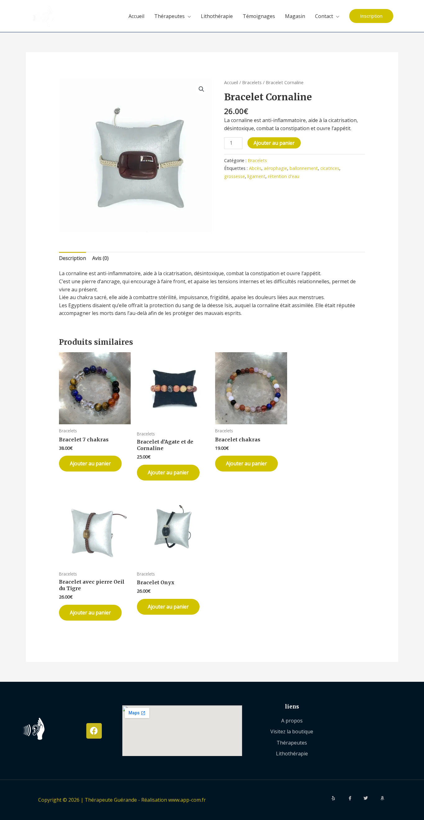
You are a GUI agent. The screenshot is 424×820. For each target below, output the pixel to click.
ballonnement (304, 168)
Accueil (136, 16)
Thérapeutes (169, 16)
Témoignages (259, 16)
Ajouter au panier (274, 142)
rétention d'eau (283, 176)
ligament (256, 176)
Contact (324, 16)
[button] (371, 16)
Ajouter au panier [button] (90, 463)
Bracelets (252, 82)
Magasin (295, 16)
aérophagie (275, 168)
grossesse (234, 176)
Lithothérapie (217, 16)
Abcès (255, 168)
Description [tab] (72, 258)
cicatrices (329, 168)
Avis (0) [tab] (100, 258)
